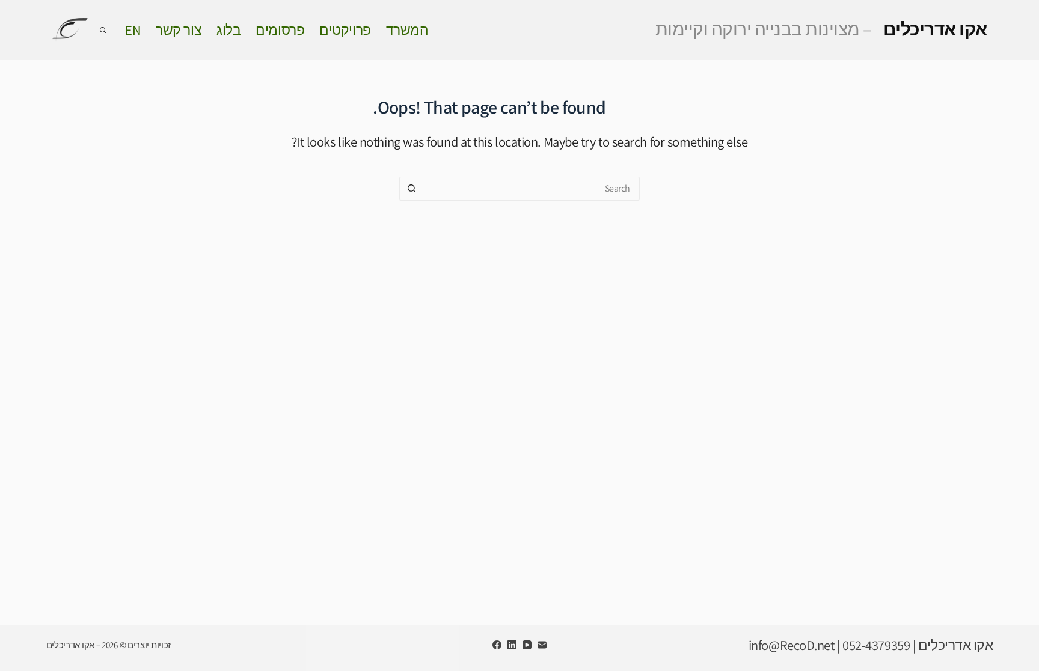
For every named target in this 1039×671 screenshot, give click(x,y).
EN (133, 29)
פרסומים (280, 29)
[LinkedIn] (511, 644)
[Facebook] (496, 644)
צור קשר (178, 29)
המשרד (407, 29)
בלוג (228, 29)
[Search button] (411, 189)
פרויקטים (344, 29)
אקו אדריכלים (821, 29)
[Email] (542, 644)
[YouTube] (527, 644)
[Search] (103, 30)
